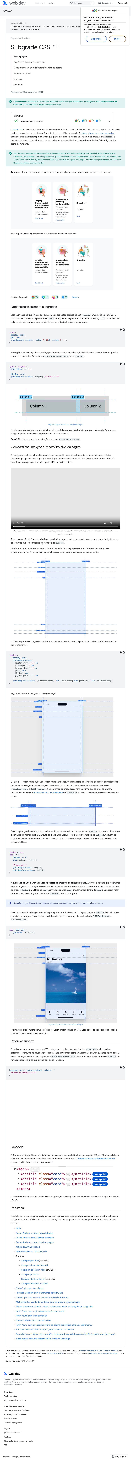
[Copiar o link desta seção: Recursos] (26, 1208)
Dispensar (96, 39)
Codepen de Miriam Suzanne (34, 1283)
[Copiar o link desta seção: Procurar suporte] (36, 1041)
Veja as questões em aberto (15, 1400)
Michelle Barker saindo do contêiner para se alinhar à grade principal (48, 1302)
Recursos (39, 3)
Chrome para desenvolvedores (16, 1410)
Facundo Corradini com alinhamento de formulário (39, 1293)
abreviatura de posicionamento (48, 792)
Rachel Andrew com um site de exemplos (35, 1242)
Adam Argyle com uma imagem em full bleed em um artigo (43, 1339)
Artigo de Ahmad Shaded (28, 1247)
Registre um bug (10, 1396)
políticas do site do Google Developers (103, 1353)
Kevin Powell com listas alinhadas (31, 1316)
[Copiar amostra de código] (123, 329)
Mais (51, 3)
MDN (18, 1228)
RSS (5, 1445)
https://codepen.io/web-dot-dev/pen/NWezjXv (65, 425)
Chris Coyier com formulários (29, 1288)
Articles (7, 11)
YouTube (7, 1437)
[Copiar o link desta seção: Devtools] (25, 1147)
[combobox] (82, 3)
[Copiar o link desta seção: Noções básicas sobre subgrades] (59, 307)
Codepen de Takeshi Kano (33, 1270)
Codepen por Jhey (30, 1260)
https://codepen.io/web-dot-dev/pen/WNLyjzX (65, 1025)
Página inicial (16, 38)
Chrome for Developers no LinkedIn (18, 1441)
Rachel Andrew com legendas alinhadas (34, 1233)
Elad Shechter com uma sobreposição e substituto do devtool (45, 1329)
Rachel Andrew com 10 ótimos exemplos (35, 1238)
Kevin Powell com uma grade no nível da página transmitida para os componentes (54, 1325)
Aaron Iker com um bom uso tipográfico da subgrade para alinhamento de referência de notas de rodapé (65, 1334)
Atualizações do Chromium (15, 1414)
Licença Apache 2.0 (55, 1353)
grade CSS (18, 129)
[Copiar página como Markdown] (54, 46)
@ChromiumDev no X (13, 1433)
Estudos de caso (10, 1418)
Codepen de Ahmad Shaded (34, 1265)
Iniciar (117, 39)
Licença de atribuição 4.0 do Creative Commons (99, 1350)
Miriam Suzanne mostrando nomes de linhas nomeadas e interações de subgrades (54, 1306)
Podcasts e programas (13, 1422)
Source (75, 297)
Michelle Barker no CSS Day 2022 (31, 1251)
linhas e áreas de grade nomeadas (98, 133)
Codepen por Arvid (30, 1274)
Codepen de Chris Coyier (33, 1279)
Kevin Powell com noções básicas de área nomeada (40, 1311)
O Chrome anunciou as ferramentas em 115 (95, 1158)
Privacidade (25, 1457)
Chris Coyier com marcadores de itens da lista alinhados (42, 1297)
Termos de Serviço (10, 1457)
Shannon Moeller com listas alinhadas (33, 1320)
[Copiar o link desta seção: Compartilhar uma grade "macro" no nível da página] (83, 447)
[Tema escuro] (120, 329)
